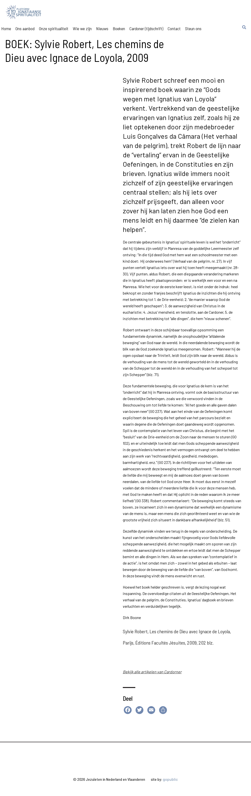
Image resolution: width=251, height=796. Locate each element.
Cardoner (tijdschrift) (146, 28)
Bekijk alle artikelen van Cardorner (152, 671)
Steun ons (193, 28)
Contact (174, 28)
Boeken (119, 28)
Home (6, 28)
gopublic (170, 779)
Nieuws (102, 28)
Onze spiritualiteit (53, 28)
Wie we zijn (82, 28)
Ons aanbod (25, 28)
